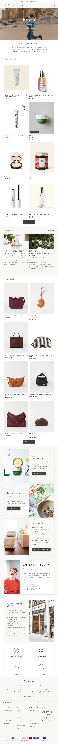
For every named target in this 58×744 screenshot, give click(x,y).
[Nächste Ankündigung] (55, 1)
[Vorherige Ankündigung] (2, 1)
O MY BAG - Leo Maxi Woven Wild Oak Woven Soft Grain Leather (15, 395)
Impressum (41, 740)
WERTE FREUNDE (10, 740)
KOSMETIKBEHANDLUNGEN (10, 713)
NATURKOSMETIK (8, 710)
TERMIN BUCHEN (20, 725)
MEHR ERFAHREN (30, 584)
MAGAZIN (18, 710)
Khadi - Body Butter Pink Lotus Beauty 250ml (39, 174)
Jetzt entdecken (29, 28)
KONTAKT (18, 728)
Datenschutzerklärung (29, 696)
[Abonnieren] (40, 685)
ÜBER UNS (31, 710)
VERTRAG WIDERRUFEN (19, 721)
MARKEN (6, 726)
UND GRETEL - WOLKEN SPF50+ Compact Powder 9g (16, 175)
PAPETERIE (6, 723)
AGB (30, 720)
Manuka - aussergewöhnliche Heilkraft (39, 253)
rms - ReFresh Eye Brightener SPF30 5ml (13, 135)
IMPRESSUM (32, 726)
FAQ (30, 717)
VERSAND (18, 713)
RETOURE (18, 717)
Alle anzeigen (29, 222)
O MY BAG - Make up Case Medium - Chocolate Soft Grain (41, 434)
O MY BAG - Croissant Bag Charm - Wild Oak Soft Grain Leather (41, 316)
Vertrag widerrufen (7, 702)
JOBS (30, 713)
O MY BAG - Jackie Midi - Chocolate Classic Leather (16, 355)
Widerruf (26, 740)
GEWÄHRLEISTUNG (34, 723)
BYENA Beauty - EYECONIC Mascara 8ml (13, 214)
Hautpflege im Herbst (14, 251)
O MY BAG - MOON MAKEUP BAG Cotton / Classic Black (41, 356)
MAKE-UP (6, 717)
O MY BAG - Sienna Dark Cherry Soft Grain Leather (16, 433)
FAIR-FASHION (7, 720)
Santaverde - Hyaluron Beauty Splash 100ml (39, 214)
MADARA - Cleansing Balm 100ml (37, 135)
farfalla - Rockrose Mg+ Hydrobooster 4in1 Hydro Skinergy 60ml (41, 96)
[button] (3, 5)
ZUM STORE (12, 633)
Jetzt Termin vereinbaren (41, 549)
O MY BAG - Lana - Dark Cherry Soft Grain (14, 315)
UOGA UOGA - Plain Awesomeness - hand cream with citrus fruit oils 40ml (15, 96)
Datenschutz (19, 740)
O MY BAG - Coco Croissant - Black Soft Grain (40, 394)
